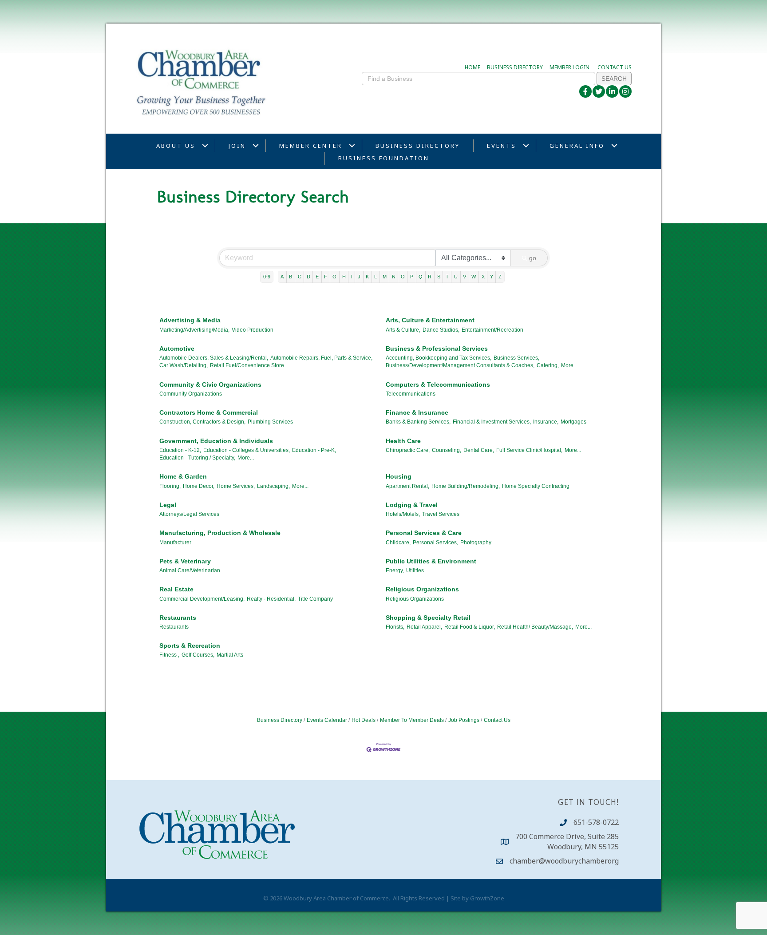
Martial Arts (230, 655)
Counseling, (446, 450)
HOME (472, 67)
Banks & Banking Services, (418, 422)
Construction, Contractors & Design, (202, 422)
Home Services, (236, 486)
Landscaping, (273, 486)
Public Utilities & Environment (431, 561)
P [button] (411, 276)
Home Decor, (198, 486)
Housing (398, 476)
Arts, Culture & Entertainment (430, 320)
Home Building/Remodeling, (465, 486)
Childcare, (398, 542)
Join (237, 146)
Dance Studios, (441, 330)
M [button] (385, 276)
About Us (175, 146)
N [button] (393, 276)
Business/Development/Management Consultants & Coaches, (460, 365)
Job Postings (463, 720)
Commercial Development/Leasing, (202, 599)
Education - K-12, (180, 450)
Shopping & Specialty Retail (428, 617)
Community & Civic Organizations (210, 384)
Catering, (548, 365)
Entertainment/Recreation (492, 330)
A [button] (282, 276)
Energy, (395, 570)
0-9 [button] (266, 276)
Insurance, (545, 422)
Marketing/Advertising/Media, (194, 330)
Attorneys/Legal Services (189, 514)
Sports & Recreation (189, 645)
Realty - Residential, (271, 599)
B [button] (290, 276)
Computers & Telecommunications (438, 384)
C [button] (299, 276)
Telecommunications (410, 394)
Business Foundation (383, 158)
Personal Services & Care (424, 532)
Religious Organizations (422, 589)
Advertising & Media (190, 320)
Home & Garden (183, 476)
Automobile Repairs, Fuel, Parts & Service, (321, 358)
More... (569, 365)
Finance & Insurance (417, 412)
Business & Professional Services (437, 348)
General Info (577, 146)
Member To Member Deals (412, 720)
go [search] (532, 257)
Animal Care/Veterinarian (189, 570)
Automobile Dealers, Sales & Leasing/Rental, (213, 358)
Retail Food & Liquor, (469, 627)
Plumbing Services (270, 422)
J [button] (359, 276)
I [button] (351, 276)
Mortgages (573, 422)
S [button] (438, 276)
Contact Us (497, 720)
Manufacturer (175, 542)
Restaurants (177, 617)
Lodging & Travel (412, 504)
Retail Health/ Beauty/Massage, (535, 627)
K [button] (367, 276)
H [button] (344, 276)
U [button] (456, 276)
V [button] (464, 276)
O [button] (403, 276)
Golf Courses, (198, 655)
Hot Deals (364, 720)
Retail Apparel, (424, 627)
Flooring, (170, 486)
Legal (167, 504)
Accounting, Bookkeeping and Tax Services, (438, 358)
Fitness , (169, 655)
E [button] (317, 276)
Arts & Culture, (403, 330)
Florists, (395, 627)
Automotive (176, 348)
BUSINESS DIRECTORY (515, 67)
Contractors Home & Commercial (208, 412)
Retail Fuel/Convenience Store (247, 365)
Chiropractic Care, (408, 450)
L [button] (375, 276)
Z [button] (500, 276)
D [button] (308, 276)
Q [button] (421, 276)
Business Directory (418, 146)
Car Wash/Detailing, (183, 365)
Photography (475, 542)
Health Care (403, 440)
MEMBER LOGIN (569, 67)
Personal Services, (435, 542)
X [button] (483, 276)
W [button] (473, 276)
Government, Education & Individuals (216, 440)
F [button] (325, 276)
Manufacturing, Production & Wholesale (220, 532)
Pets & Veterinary (185, 561)
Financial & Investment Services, (492, 422)
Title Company (315, 599)
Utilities (415, 570)
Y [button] (491, 276)
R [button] (429, 276)
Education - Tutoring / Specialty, (197, 458)
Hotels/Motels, (403, 514)
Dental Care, (478, 450)
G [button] (334, 276)
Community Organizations (190, 394)
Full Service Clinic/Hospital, (529, 450)
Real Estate (176, 589)
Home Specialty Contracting (535, 486)
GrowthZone (487, 898)
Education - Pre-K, (314, 450)
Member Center (310, 146)
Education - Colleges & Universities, (246, 450)
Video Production (252, 330)
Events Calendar (327, 720)
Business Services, (516, 358)
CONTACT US (614, 67)
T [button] (447, 276)
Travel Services (440, 514)
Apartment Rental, (407, 486)
